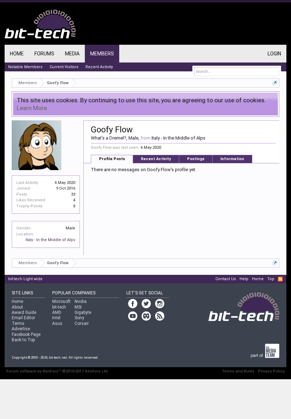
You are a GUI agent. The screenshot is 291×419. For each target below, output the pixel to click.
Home (17, 53)
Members (102, 53)
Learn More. (32, 107)
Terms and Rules (238, 371)
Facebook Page (26, 334)
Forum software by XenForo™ (57, 371)
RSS (280, 279)
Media (72, 53)
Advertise (21, 328)
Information (232, 159)
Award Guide (24, 312)
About (17, 307)
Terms (18, 323)
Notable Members (25, 67)
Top (270, 279)
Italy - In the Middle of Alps (50, 240)
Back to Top (23, 339)
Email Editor (23, 317)
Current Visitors (64, 67)
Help (244, 279)
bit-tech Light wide (25, 279)
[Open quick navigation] (275, 83)
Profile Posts (112, 159)
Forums (44, 53)
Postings (195, 159)
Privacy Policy (271, 371)
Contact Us (225, 279)
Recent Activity (156, 159)
